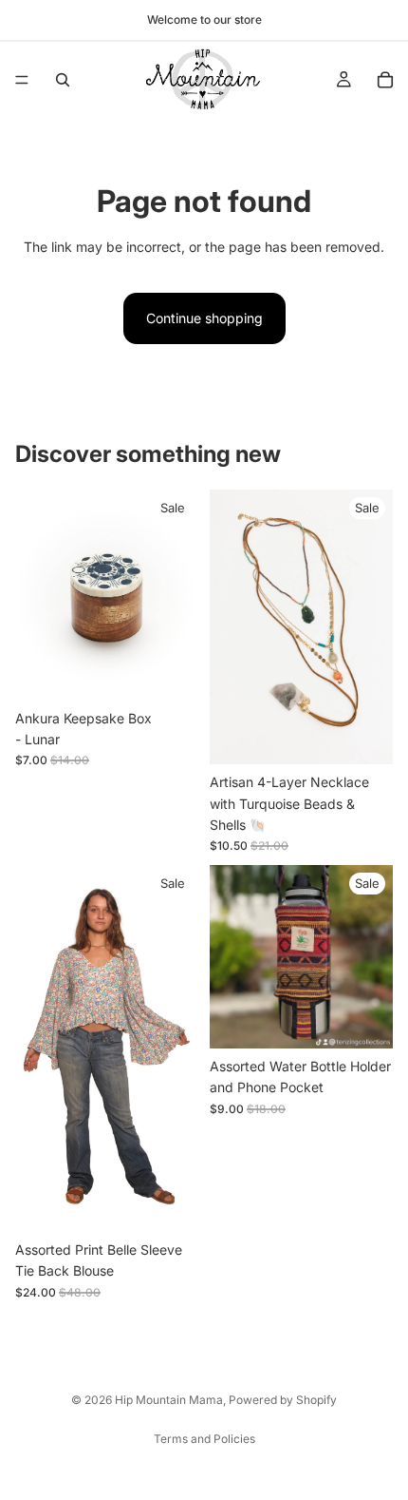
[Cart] (385, 80)
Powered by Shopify (283, 1400)
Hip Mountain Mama (169, 1400)
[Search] (62, 80)
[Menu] (22, 80)
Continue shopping (204, 318)
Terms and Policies (204, 1439)
